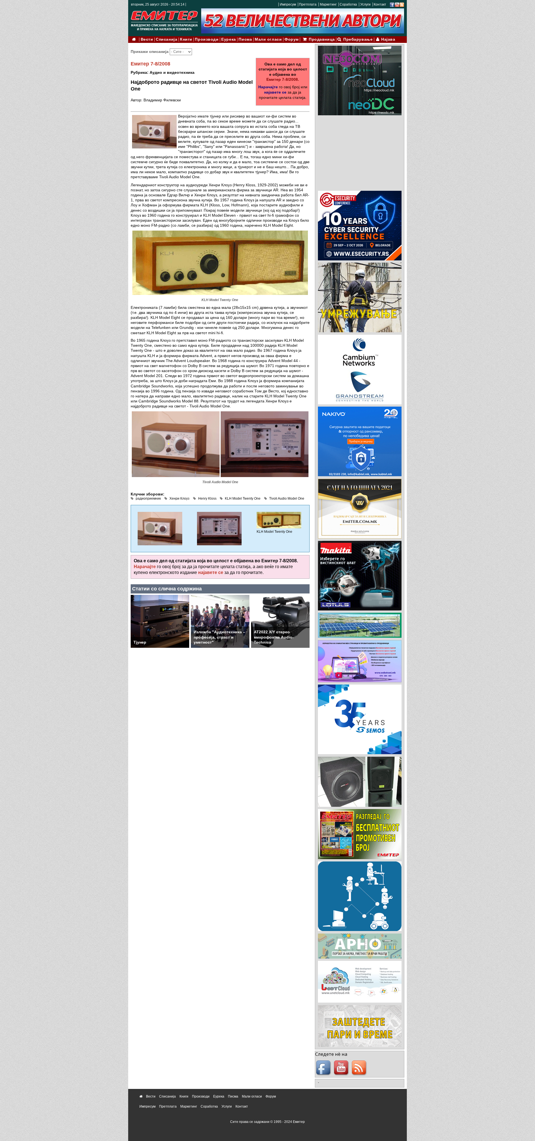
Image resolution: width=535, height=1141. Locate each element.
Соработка (348, 4)
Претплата (308, 4)
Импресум (288, 4)
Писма (245, 39)
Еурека (228, 39)
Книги (186, 39)
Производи (206, 39)
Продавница (322, 39)
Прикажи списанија (150, 51)
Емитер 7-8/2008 (150, 64)
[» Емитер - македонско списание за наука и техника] (164, 19)
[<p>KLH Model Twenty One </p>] (279, 520)
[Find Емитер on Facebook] (324, 1068)
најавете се (275, 92)
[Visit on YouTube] (397, 4)
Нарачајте (268, 87)
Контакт (380, 4)
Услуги (365, 4)
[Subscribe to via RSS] (402, 4)
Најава (388, 39)
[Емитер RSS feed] (360, 1068)
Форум (291, 39)
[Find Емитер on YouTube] (342, 1068)
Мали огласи (268, 39)
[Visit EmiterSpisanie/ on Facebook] (392, 4)
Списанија (166, 39)
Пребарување (358, 39)
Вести (147, 39)
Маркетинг (328, 4)
